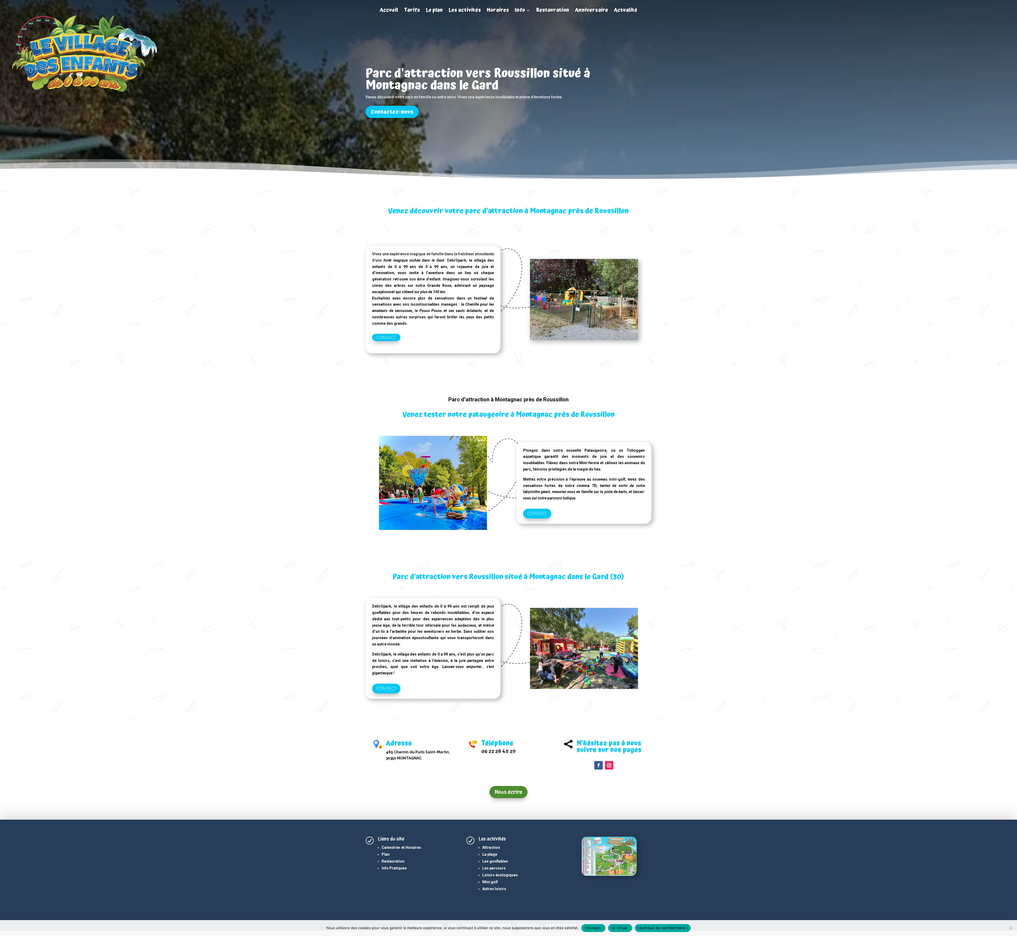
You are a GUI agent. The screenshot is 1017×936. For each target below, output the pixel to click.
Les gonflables (495, 861)
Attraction (491, 847)
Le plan (434, 10)
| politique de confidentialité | (662, 928)
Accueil (389, 10)
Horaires (498, 10)
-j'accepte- (593, 928)
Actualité (625, 10)
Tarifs (412, 10)
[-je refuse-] (1010, 928)
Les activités (465, 10)
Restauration (552, 10)
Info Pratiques (394, 868)
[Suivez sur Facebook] (598, 765)
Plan (386, 854)
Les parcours (494, 868)
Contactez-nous (392, 112)
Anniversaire (591, 10)
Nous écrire (508, 792)
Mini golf (490, 882)
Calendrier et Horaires (401, 847)
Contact (386, 337)
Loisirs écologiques (500, 875)
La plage (489, 854)
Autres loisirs (494, 889)
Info (520, 10)
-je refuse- (620, 928)
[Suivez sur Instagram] (609, 765)
